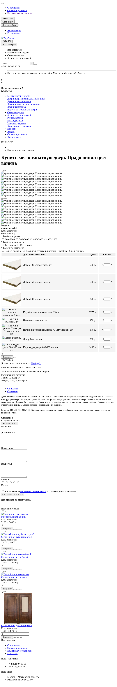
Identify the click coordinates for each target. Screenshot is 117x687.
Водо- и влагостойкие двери (22, 109)
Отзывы (12, 391)
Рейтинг (5, 479)
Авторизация (14, 30)
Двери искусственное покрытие (24, 104)
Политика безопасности (19, 13)
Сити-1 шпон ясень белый (14, 557)
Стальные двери (15, 112)
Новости (11, 128)
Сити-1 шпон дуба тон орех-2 (16, 537)
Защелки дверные (16, 123)
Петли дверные (15, 120)
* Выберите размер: (11, 236)
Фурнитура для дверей (19, 115)
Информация (8, 640)
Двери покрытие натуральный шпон (26, 98)
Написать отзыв (9, 423)
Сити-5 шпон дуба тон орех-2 (16, 625)
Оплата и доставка (17, 10)
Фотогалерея (14, 137)
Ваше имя (6, 426)
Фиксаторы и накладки (19, 126)
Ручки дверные (15, 118)
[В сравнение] (5, 198)
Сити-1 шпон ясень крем (14, 577)
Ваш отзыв (6, 463)
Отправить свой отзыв (12, 494)
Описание (12, 388)
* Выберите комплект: (12, 248)
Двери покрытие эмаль (19, 101)
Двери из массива (16, 107)
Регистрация (13, 33)
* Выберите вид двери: (13, 242)
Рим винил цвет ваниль (13, 517)
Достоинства (8, 432)
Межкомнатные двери (18, 96)
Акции (10, 131)
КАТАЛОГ (6, 41)
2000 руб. (36, 363)
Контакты (12, 653)
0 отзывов (7, 360)
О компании (13, 7)
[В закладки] (2, 198)
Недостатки (7, 448)
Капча (4, 485)
